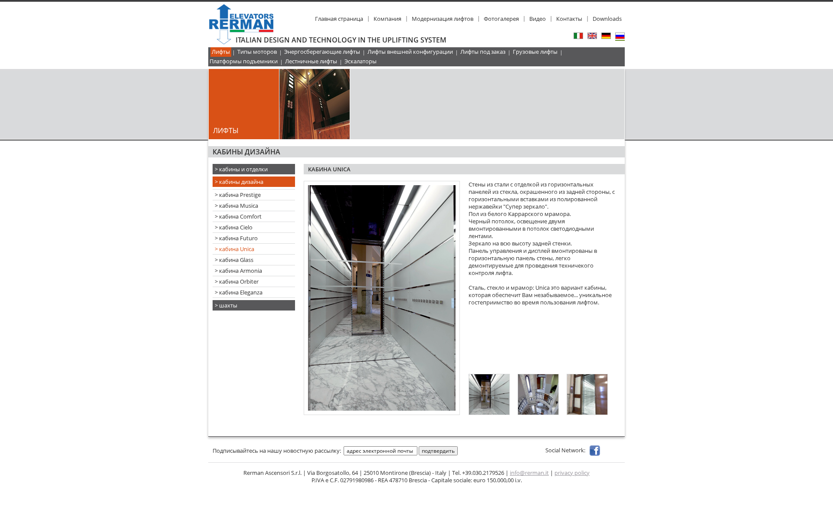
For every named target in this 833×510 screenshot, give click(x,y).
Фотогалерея (501, 19)
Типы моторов (257, 52)
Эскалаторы (360, 61)
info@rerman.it (529, 473)
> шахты (226, 305)
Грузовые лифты (535, 52)
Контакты (569, 19)
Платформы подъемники (244, 61)
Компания (387, 19)
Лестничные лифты (311, 61)
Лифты (221, 52)
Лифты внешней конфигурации (410, 52)
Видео (537, 19)
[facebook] (595, 450)
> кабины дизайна (239, 182)
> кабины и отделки (241, 169)
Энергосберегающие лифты (322, 52)
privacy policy (572, 473)
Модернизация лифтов (442, 19)
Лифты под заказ (482, 52)
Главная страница (339, 19)
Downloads (607, 19)
